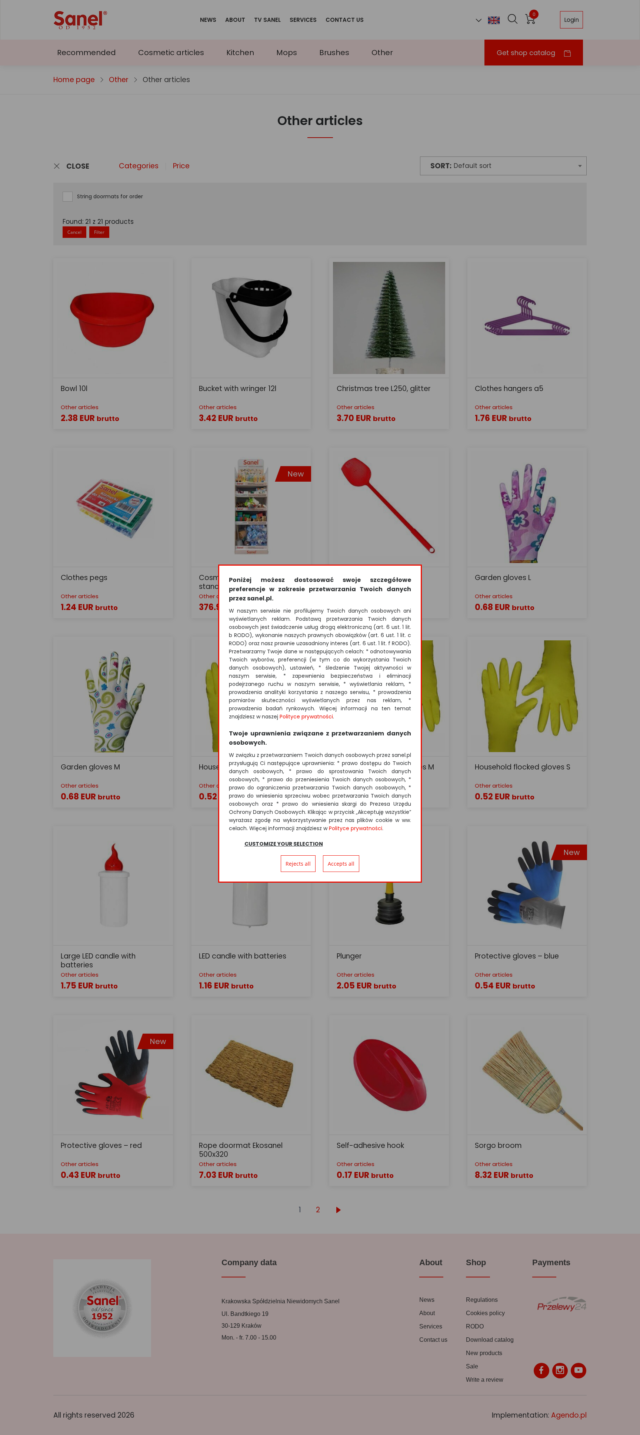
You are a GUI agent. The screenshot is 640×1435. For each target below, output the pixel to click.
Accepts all (341, 863)
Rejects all (298, 863)
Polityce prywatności (306, 716)
